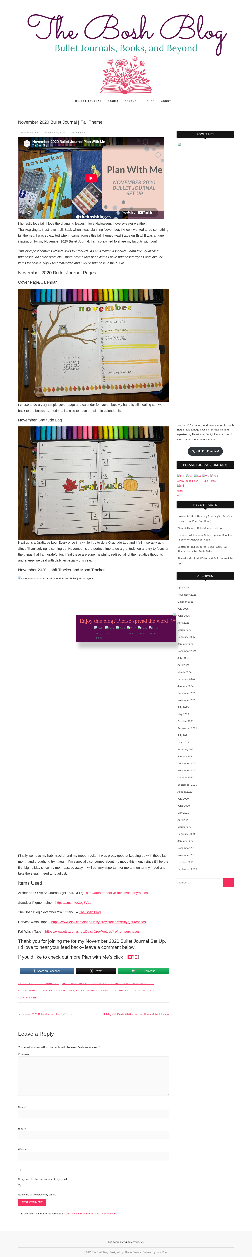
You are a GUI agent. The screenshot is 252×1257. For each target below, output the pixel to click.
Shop (151, 101)
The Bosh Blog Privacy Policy (126, 1242)
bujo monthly (142, 983)
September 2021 (187, 728)
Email (22, 1128)
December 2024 (186, 650)
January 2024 (185, 686)
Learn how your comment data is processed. (90, 1213)
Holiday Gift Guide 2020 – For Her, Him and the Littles (136, 1014)
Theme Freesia (133, 1252)
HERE (131, 957)
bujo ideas (78, 983)
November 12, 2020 (54, 132)
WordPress (163, 1252)
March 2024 (184, 672)
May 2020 (183, 812)
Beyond (131, 101)
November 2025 (186, 594)
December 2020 (186, 763)
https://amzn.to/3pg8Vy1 (73, 902)
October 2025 (185, 601)
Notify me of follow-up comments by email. (43, 1179)
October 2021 (185, 721)
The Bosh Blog (32, 98)
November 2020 (186, 770)
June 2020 (183, 805)
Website (22, 1149)
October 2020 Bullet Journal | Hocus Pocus (45, 1014)
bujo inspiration (100, 983)
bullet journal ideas (58, 990)
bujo (65, 983)
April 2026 (183, 587)
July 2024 (183, 657)
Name (22, 1107)
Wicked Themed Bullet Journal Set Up (199, 527)
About (166, 101)
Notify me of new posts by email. (37, 1194)
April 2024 (183, 664)
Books (113, 101)
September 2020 (187, 784)
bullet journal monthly (137, 990)
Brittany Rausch (29, 132)
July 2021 (183, 735)
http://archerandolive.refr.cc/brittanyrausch (117, 893)
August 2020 (184, 791)
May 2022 (183, 714)
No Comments (78, 132)
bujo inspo (123, 983)
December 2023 (186, 693)
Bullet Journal (88, 101)
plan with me (27, 998)
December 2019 (186, 847)
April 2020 (183, 819)
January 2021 (185, 756)
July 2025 (183, 608)
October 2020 (185, 777)
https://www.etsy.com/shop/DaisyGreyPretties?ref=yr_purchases (98, 922)
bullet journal (29, 990)
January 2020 (185, 840)
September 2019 (187, 869)
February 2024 (186, 679)
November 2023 (186, 700)
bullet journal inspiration (96, 990)
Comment (24, 1054)
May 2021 (183, 742)
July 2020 (183, 798)
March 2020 (184, 826)
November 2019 (186, 855)
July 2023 (183, 707)
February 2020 (186, 833)
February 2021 (186, 749)
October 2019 (185, 862)
